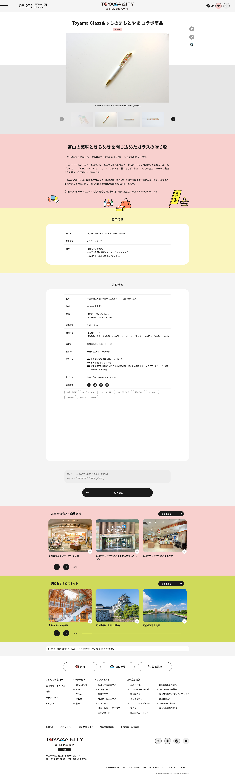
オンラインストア (94, 241)
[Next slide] (173, 119)
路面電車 (157, 666)
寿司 (82, 666)
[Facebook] (177, 741)
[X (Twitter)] (158, 741)
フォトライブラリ (167, 703)
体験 (78, 689)
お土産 (79, 698)
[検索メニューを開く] (226, 6)
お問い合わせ (66, 727)
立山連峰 (120, 666)
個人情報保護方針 (113, 767)
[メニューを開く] (4, 5)
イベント (50, 703)
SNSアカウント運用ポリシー (134, 767)
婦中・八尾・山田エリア (109, 708)
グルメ (79, 694)
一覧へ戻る (117, 492)
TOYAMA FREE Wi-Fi (139, 689)
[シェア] (191, 37)
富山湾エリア (104, 689)
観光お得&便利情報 (168, 684)
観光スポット (82, 684)
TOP (64, 750)
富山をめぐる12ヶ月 (56, 685)
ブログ (133, 708)
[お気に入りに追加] (191, 28)
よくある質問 (136, 698)
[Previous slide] (57, 567)
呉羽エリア (103, 694)
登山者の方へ (165, 698)
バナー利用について (157, 767)
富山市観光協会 (86, 727)
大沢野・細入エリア (107, 698)
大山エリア (103, 703)
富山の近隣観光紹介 (168, 708)
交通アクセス (136, 684)
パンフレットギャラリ (140, 703)
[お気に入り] (218, 6)
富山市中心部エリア (107, 684)
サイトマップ (184, 767)
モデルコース (52, 697)
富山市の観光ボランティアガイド (174, 694)
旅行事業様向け (107, 727)
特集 (48, 691)
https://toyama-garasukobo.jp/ (101, 377)
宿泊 (78, 703)
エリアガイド (104, 712)
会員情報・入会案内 (130, 727)
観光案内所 (135, 694)
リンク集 (171, 767)
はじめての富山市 (54, 679)
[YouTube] (186, 741)
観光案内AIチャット (139, 712)
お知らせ (50, 727)
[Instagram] (167, 741)
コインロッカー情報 (168, 689)
